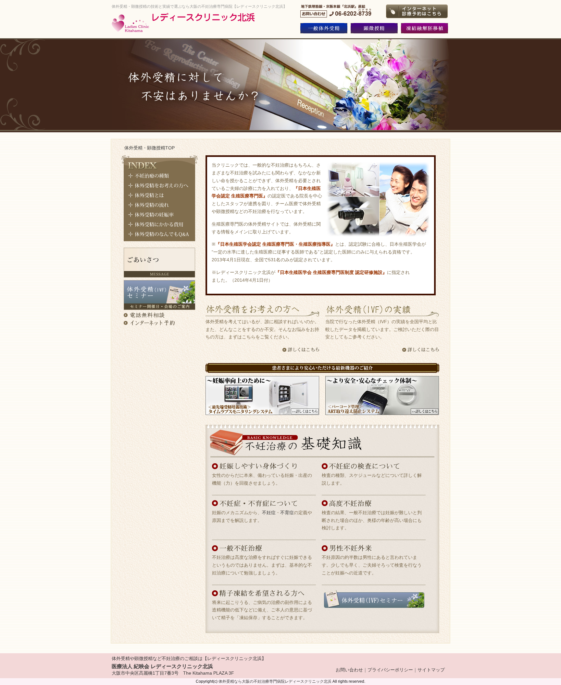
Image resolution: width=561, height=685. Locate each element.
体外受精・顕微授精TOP (149, 147)
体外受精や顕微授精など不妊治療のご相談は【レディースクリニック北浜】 (189, 658)
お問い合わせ (349, 669)
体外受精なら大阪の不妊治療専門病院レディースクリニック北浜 (274, 681)
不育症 (287, 512)
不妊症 (269, 512)
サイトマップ (431, 669)
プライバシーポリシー (390, 669)
